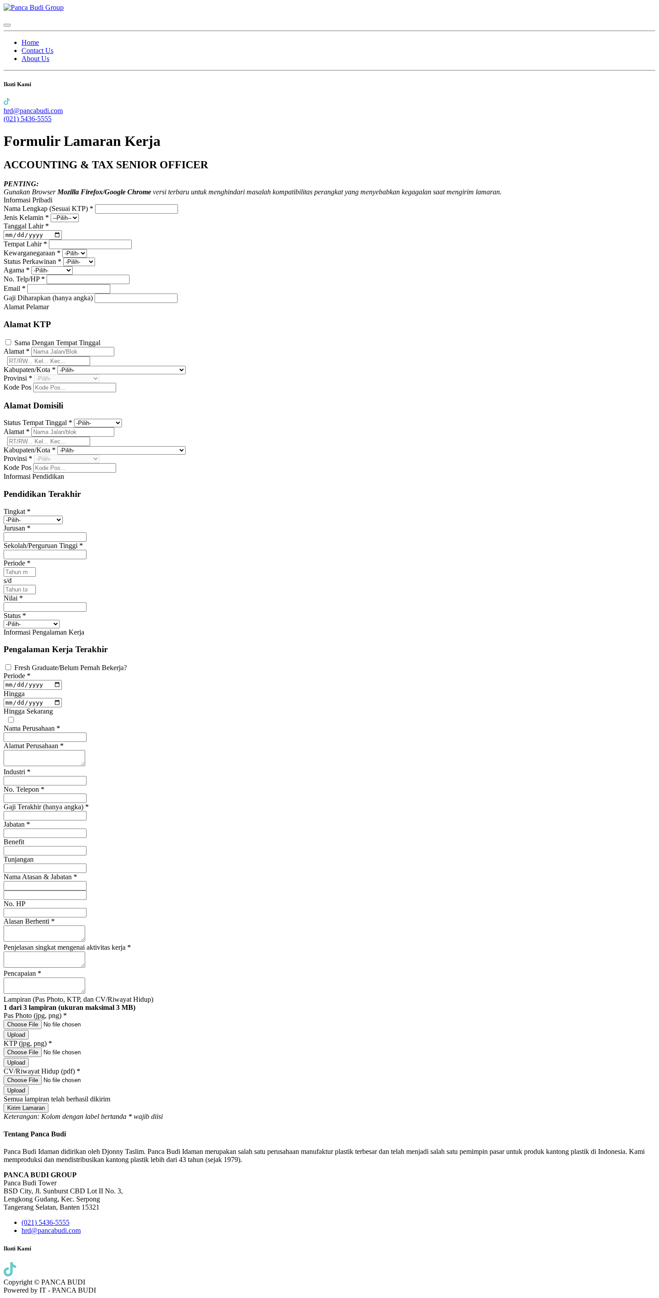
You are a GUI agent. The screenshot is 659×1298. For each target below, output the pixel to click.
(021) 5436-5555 (28, 119)
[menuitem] (30, 42)
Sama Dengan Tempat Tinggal (57, 342)
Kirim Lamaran (26, 1108)
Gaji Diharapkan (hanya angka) (49, 298)
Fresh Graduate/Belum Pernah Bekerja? (70, 667)
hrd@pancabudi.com (33, 110)
